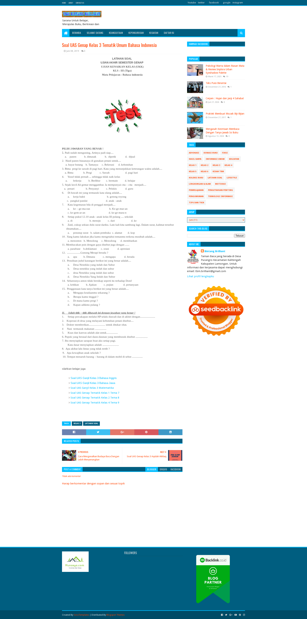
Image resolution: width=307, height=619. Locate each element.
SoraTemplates (81, 614)
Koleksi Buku (196, 178)
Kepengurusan (136, 32)
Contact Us (80, 2)
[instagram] (243, 615)
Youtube (192, 2)
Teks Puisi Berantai (216, 83)
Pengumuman (196, 196)
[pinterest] (240, 615)
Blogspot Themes (115, 614)
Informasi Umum (215, 159)
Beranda (76, 32)
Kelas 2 (204, 165)
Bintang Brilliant (214, 251)
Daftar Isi (169, 32)
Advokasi (194, 153)
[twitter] (226, 615)
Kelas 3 (77, 423)
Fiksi (225, 153)
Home (64, 2)
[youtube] (236, 615)
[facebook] (222, 615)
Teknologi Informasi (220, 196)
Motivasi (220, 184)
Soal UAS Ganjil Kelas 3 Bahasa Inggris (94, 378)
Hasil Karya (195, 159)
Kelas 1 (192, 165)
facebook (214, 2)
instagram (238, 2)
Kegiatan (153, 32)
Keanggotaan (116, 32)
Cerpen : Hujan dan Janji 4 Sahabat (225, 98)
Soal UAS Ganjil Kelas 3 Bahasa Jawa (93, 382)
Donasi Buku (211, 153)
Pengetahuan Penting (220, 190)
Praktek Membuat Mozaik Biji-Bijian (225, 113)
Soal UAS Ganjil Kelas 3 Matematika (92, 387)
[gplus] (231, 615)
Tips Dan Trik (196, 202)
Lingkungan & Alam (200, 184)
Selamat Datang (95, 32)
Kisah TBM (218, 171)
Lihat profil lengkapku (200, 276)
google (226, 2)
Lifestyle (232, 178)
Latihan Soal (91, 423)
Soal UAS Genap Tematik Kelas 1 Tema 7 (95, 392)
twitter (201, 2)
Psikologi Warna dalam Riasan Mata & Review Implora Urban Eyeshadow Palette (225, 69)
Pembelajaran (196, 190)
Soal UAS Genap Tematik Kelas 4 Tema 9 (95, 402)
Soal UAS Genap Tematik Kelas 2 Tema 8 (95, 397)
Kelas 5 (192, 171)
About (71, 2)
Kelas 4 (228, 165)
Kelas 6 (204, 171)
